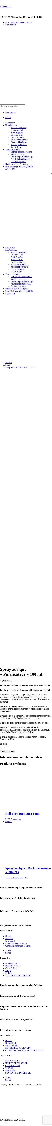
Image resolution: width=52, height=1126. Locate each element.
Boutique (9, 938)
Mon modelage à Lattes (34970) (18, 22)
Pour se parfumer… (19, 144)
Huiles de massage (13, 966)
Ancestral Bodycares (19, 142)
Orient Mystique (17, 137)
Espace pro (10, 169)
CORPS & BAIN (12, 1065)
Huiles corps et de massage (22, 157)
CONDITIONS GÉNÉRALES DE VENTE (24, 1050)
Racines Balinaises (18, 127)
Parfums (8, 973)
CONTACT (5, 6)
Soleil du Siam (17, 135)
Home (8, 936)
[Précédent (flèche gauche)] (1, 1125)
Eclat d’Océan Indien (20, 140)
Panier (8, 117)
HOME (8, 1040)
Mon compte (10, 25)
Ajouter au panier (7, 751)
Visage (8, 970)
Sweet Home (16, 147)
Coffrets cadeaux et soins (21, 152)
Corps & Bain (11, 968)
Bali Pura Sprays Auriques (16, 164)
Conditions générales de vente (18, 946)
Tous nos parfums (18, 161)
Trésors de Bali (17, 130)
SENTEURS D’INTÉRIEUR (18, 975)
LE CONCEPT (12, 1045)
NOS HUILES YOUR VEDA (18, 1048)
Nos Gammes (11, 125)
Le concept (10, 123)
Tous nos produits (12, 149)
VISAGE (9, 1068)
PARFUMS (10, 1070)
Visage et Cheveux (19, 154)
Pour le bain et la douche (21, 159)
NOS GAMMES (12, 1061)
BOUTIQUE (11, 1043)
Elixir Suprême (17, 132)
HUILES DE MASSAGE (16, 1063)
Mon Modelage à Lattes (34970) (19, 166)
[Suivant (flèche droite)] (4, 1125)
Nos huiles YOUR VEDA (16, 943)
